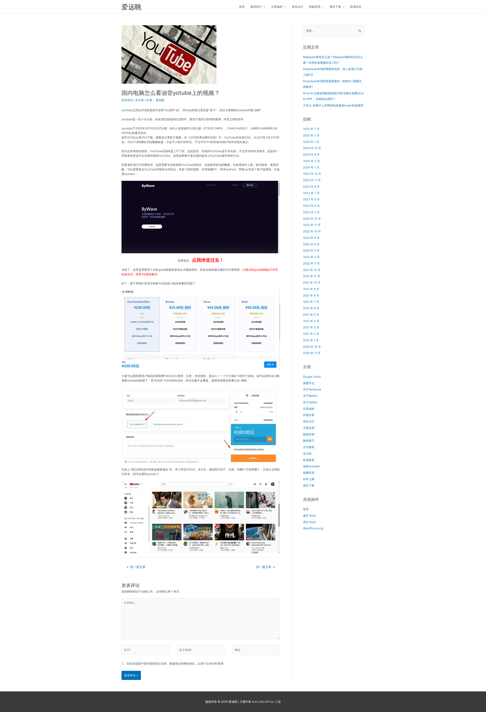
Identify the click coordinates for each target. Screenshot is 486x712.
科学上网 (308, 479)
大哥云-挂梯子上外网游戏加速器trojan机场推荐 (333, 105)
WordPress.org (313, 528)
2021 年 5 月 (311, 314)
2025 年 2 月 (311, 135)
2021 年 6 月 (311, 308)
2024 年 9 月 (311, 154)
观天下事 (335, 7)
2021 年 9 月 (311, 289)
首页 (242, 7)
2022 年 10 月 (312, 231)
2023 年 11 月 (312, 180)
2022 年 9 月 (311, 238)
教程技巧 (256, 7)
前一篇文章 (135, 567)
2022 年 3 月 (311, 263)
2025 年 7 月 (311, 129)
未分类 (139, 100)
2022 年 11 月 (311, 225)
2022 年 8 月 (311, 244)
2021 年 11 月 (311, 276)
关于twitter (310, 402)
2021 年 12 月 (311, 270)
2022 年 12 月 (312, 218)
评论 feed (309, 522)
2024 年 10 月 (312, 148)
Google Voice (312, 376)
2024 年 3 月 (311, 161)
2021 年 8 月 (311, 295)
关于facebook (312, 389)
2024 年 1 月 (311, 167)
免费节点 (308, 383)
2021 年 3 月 (311, 327)
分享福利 (276, 7)
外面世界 (308, 415)
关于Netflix (310, 396)
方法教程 (308, 447)
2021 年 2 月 (311, 334)
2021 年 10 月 (311, 282)
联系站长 (356, 7)
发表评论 (127, 100)
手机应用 (308, 428)
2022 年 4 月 (311, 257)
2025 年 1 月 (311, 142)
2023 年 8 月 (311, 186)
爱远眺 (131, 7)
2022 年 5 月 (311, 250)
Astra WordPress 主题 (266, 701)
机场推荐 (308, 460)
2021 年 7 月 (311, 302)
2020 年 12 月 (312, 347)
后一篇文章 (265, 567)
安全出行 (297, 7)
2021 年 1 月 (311, 340)
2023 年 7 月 (311, 193)
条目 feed (309, 515)
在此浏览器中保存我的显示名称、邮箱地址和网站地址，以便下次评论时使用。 (176, 663)
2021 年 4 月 (311, 321)
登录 (306, 509)
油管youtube (311, 466)
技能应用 (314, 7)
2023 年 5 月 (311, 206)
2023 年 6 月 (311, 199)
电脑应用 (308, 472)
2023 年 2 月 (311, 212)
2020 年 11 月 (311, 353)
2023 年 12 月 (312, 173)
